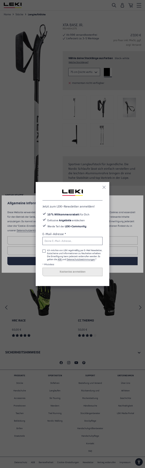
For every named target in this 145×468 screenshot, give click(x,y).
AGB (60, 259)
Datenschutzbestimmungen (81, 259)
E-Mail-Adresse (54, 234)
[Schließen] (104, 187)
